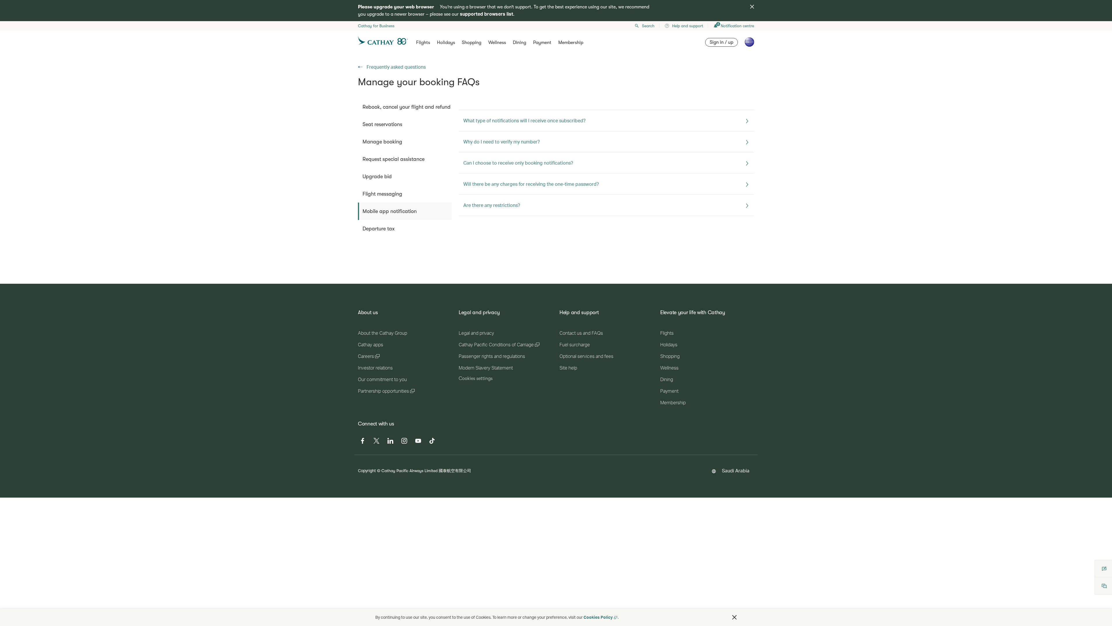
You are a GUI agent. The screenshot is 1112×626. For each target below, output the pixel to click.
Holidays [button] (446, 42)
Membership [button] (570, 42)
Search (648, 25)
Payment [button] (542, 42)
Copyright (367, 470)
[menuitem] (405, 107)
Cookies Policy (598, 617)
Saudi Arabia (735, 470)
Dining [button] (519, 42)
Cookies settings (476, 378)
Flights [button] (423, 42)
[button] (734, 617)
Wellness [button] (497, 42)
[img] (752, 7)
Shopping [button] (471, 42)
